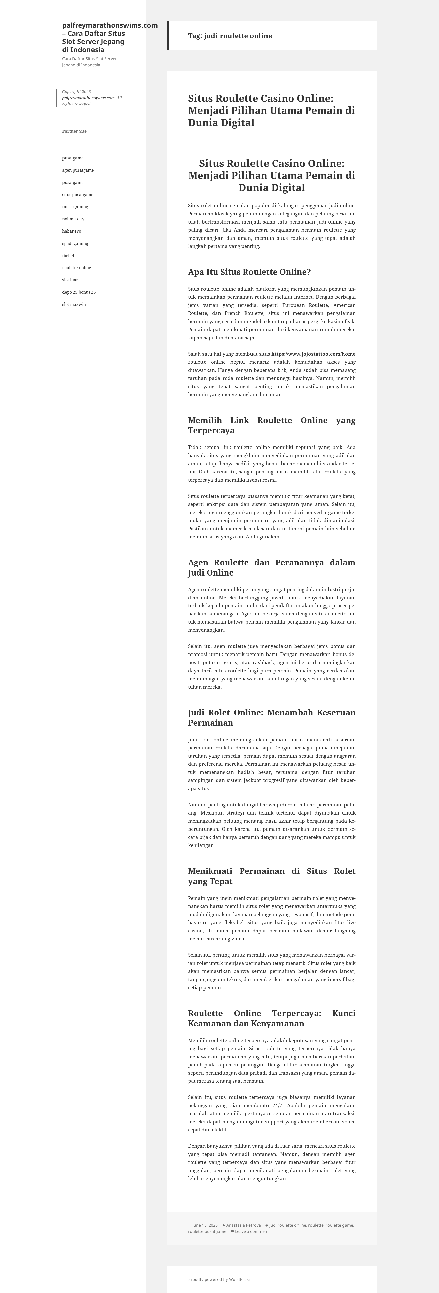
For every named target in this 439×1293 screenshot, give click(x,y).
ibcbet (68, 255)
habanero (71, 231)
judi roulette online (288, 1225)
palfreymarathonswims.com (88, 98)
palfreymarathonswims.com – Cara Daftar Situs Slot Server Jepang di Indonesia (110, 37)
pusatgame (73, 158)
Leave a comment (252, 1231)
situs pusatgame (77, 194)
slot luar (70, 280)
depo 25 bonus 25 (79, 292)
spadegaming (75, 243)
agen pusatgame (78, 170)
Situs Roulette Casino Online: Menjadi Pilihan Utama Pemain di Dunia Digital (271, 110)
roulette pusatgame (207, 1231)
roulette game (339, 1225)
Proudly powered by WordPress (219, 1279)
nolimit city (73, 219)
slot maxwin (74, 304)
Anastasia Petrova (243, 1225)
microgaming (75, 207)
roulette (316, 1225)
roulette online (76, 267)
